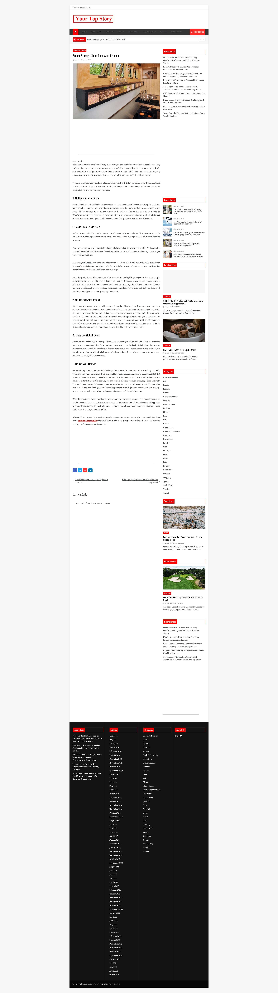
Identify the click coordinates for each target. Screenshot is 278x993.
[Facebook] (75, 470)
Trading (166, 489)
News (165, 458)
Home (119, 32)
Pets (165, 462)
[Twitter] (80, 470)
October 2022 (114, 905)
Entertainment (169, 404)
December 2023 (115, 851)
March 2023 (114, 886)
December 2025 (115, 759)
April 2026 (113, 744)
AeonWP (116, 984)
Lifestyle (132, 32)
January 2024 (114, 848)
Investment (168, 439)
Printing (166, 466)
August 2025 (114, 774)
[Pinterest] (85, 470)
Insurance (167, 435)
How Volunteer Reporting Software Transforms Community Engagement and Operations (189, 233)
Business (95, 32)
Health (108, 32)
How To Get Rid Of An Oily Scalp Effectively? (179, 349)
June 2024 (113, 828)
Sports (166, 481)
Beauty (166, 385)
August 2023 (114, 867)
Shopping (167, 478)
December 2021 (115, 944)
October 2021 (114, 952)
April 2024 (113, 836)
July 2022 (113, 917)
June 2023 (113, 875)
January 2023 (114, 894)
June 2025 (113, 782)
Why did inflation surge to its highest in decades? (91, 481)
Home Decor (168, 428)
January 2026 (114, 755)
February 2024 (115, 844)
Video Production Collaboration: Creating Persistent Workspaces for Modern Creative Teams (181, 60)
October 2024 (114, 813)
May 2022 (113, 925)
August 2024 (114, 821)
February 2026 (115, 751)
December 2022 (115, 898)
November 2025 (115, 763)
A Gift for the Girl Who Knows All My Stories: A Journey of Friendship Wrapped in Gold (183, 302)
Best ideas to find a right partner (100, 39)
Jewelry (166, 443)
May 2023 (113, 878)
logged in (90, 503)
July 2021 (113, 963)
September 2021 (116, 955)
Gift (164, 420)
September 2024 (116, 817)
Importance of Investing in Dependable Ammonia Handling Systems (186, 244)
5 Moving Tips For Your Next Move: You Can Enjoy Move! (140, 481)
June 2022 (113, 921)
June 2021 (113, 967)
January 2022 (114, 940)
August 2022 (114, 913)
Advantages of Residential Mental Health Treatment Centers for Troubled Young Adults (188, 255)
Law (165, 447)
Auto (84, 32)
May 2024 (113, 832)
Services (166, 474)
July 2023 (113, 871)
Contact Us (176, 32)
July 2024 (113, 825)
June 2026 (113, 736)
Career (166, 393)
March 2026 (114, 747)
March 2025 (114, 794)
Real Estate (167, 470)
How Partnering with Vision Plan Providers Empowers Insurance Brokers (188, 223)
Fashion (166, 408)
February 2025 (115, 798)
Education (167, 401)
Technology (149, 32)
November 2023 (115, 855)
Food (165, 416)
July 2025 (113, 778)
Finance (166, 412)
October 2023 (114, 859)
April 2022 (113, 928)
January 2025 (114, 801)
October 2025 (114, 767)
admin (76, 60)
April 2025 (113, 790)
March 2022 (114, 932)
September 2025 (116, 771)
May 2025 (113, 786)
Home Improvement (80, 50)
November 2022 (115, 902)
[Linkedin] (90, 470)
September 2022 (116, 909)
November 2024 (115, 809)
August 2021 (114, 959)
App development (170, 377)
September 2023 (116, 863)
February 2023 (115, 890)
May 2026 (113, 740)
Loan (165, 454)
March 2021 (114, 975)
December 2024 (115, 805)
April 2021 (113, 971)
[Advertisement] (116, 138)
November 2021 (115, 948)
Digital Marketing (170, 397)
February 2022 (115, 936)
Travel (163, 32)
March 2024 (114, 840)
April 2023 (113, 882)
